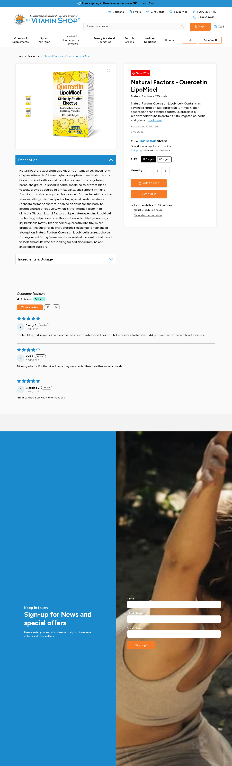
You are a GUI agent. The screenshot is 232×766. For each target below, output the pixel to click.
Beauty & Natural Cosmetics (104, 40)
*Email (131, 598)
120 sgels (149, 159)
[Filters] (47, 307)
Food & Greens (129, 40)
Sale (189, 40)
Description (27, 160)
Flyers (137, 11)
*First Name (134, 613)
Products (33, 56)
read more (155, 120)
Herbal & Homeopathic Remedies (71, 40)
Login (202, 26)
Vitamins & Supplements (20, 40)
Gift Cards (157, 11)
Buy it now (149, 193)
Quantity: (137, 170)
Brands (169, 40)
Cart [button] (215, 26)
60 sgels (164, 159)
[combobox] (135, 26)
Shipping (136, 150)
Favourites (180, 11)
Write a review (30, 307)
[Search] (182, 26)
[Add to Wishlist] (108, 71)
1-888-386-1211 (207, 17)
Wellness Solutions (150, 40)
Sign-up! (141, 645)
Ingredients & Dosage (35, 259)
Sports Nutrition (44, 40)
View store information (148, 215)
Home (19, 56)
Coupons (118, 11)
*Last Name (134, 628)
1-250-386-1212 (207, 11)
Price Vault (210, 40)
